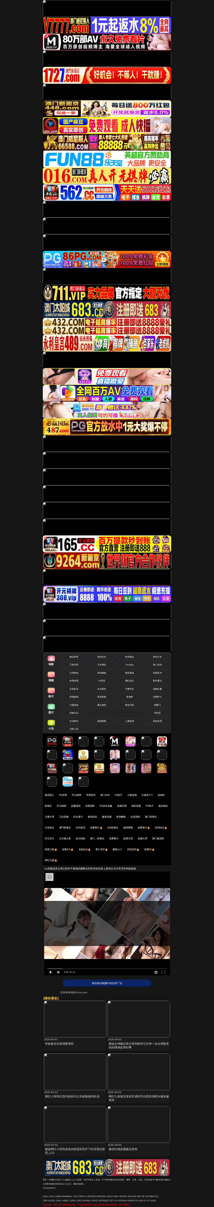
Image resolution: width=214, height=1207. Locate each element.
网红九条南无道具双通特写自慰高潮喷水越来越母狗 (139, 1098)
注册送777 (147, 794)
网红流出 (129, 680)
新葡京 (48, 805)
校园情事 (101, 720)
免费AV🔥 (149, 849)
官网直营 (91, 794)
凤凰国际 (90, 805)
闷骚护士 (157, 696)
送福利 (161, 794)
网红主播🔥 (51, 860)
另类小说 (74, 728)
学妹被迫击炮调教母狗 (59, 1043)
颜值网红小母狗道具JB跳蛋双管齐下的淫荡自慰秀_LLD (75, 1151)
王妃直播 (64, 816)
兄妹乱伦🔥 (84, 849)
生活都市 (74, 720)
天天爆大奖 (65, 838)
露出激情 (101, 704)
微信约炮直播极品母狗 (123, 1149)
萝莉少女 (157, 656)
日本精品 (101, 664)
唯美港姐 (129, 672)
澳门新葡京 (151, 816)
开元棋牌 (76, 794)
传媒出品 (74, 712)
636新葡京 (113, 827)
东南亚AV (157, 672)
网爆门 (157, 704)
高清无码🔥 (133, 849)
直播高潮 (122, 805)
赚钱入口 (117, 849)
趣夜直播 (107, 816)
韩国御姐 (101, 672)
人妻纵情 (129, 720)
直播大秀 (142, 838)
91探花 (101, 680)
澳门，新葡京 (97, 838)
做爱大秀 (128, 838)
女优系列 (101, 688)
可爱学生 (129, 688)
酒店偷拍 (163, 805)
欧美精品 (129, 656)
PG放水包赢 (106, 805)
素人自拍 (157, 664)
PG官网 (63, 794)
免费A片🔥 (68, 849)
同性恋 (157, 712)
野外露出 (157, 680)
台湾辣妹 (74, 672)
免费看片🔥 (96, 827)
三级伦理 (74, 664)
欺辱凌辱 (74, 680)
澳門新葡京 (65, 827)
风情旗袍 (74, 696)
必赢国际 (76, 805)
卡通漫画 (74, 704)
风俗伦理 (157, 720)
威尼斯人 (49, 794)
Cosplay (130, 664)
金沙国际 (80, 838)
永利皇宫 (80, 827)
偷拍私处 (92, 816)
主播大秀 (49, 816)
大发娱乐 (49, 827)
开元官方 (49, 838)
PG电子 (119, 794)
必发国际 (135, 816)
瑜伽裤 (129, 696)
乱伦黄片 (78, 816)
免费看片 (114, 838)
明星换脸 (101, 696)
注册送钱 (132, 794)
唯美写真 (129, 704)
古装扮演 (74, 688)
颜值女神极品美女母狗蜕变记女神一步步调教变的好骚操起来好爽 (139, 1045)
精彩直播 (136, 805)
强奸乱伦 (101, 656)
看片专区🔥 (101, 849)
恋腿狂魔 (157, 688)
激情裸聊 (128, 827)
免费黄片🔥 (144, 827)
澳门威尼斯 (158, 838)
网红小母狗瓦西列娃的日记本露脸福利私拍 (72, 1096)
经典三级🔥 (51, 849)
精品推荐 (74, 656)
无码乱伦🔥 (161, 827)
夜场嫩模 (121, 816)
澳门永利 (105, 794)
